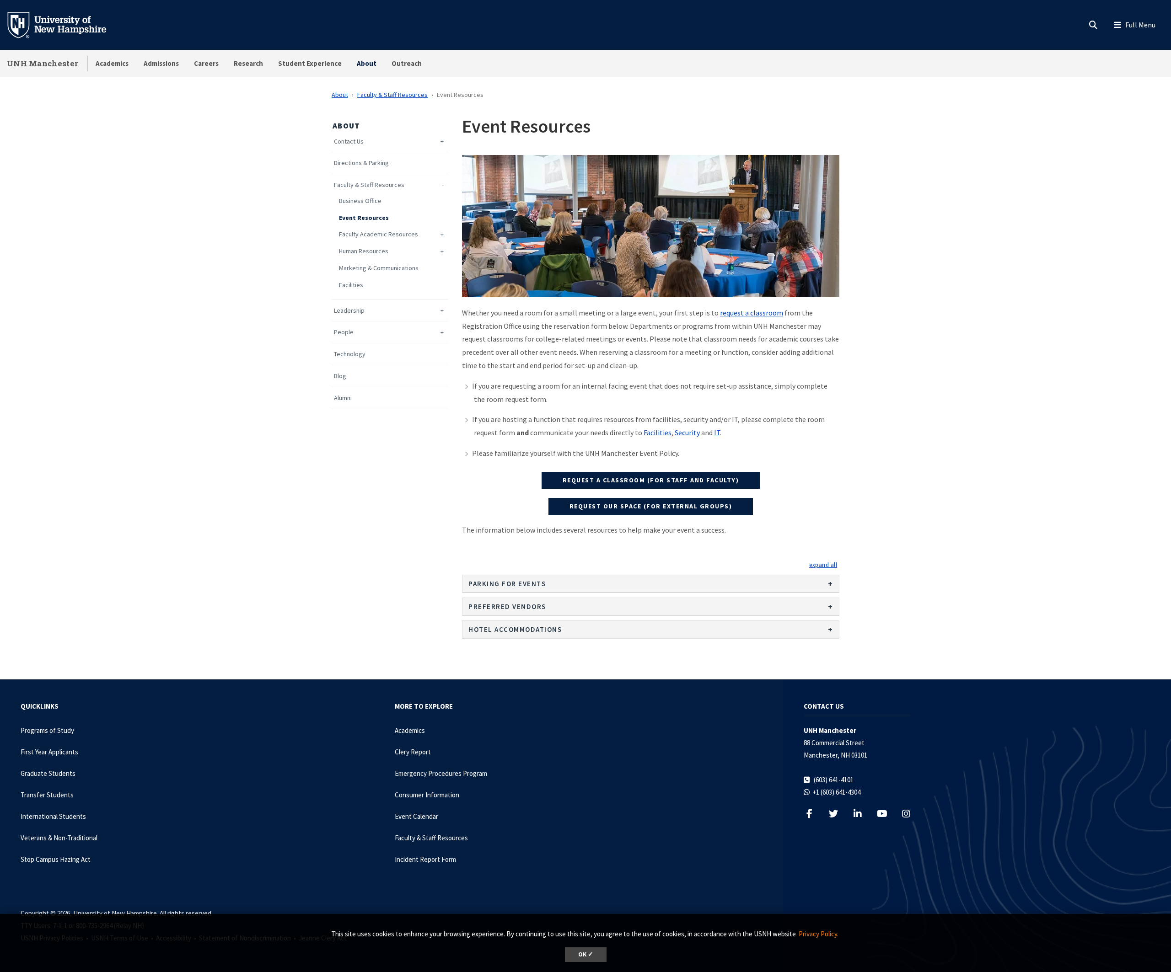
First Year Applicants (49, 752)
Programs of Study (47, 730)
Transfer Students (47, 794)
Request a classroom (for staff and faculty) (651, 480)
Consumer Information (427, 794)
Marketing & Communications (379, 268)
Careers (206, 63)
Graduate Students (48, 773)
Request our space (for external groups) (650, 506)
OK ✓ (585, 954)
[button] (823, 564)
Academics (112, 63)
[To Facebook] (814, 813)
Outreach (407, 63)
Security (687, 432)
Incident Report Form (425, 859)
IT (717, 432)
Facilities (351, 285)
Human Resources (363, 251)
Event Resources (364, 218)
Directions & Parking (361, 163)
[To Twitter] (838, 813)
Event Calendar (416, 816)
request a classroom (751, 312)
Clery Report (413, 752)
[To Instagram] (911, 813)
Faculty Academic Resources (378, 234)
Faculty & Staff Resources (392, 95)
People (344, 332)
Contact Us (349, 141)
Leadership (349, 311)
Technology (349, 354)
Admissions (161, 63)
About (366, 63)
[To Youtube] (886, 813)
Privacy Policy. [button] (818, 933)
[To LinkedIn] (862, 813)
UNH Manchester (42, 63)
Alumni (343, 398)
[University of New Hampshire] (64, 24)
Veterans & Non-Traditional (59, 837)
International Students (53, 816)
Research (248, 63)
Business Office (360, 201)
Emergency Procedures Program (441, 773)
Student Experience (310, 63)
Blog (340, 376)
